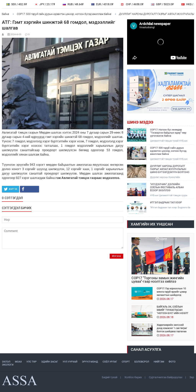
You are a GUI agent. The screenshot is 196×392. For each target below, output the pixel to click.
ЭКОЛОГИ (7, 364)
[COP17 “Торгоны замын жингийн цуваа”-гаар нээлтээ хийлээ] (160, 255)
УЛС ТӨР (31, 361)
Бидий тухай (109, 377)
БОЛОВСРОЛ (141, 361)
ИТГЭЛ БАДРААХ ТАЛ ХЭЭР (166, 202)
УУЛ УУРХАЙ (70, 361)
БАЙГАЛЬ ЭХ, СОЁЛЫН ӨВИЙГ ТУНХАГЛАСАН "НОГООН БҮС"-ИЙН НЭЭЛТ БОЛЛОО (172, 309)
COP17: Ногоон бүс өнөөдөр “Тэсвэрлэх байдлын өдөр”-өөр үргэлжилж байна (168, 132)
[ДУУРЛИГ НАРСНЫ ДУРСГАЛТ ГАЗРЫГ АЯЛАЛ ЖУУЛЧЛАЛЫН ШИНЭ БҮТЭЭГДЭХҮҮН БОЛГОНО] (136, 171)
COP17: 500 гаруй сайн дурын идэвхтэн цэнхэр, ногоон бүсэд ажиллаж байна (58, 14)
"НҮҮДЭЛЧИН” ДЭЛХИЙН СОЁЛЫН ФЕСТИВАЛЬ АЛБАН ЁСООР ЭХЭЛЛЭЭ (167, 187)
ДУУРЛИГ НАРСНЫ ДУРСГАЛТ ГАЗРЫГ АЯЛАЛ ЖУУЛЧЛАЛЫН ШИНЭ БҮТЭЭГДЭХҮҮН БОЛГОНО (169, 169)
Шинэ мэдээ (140, 122)
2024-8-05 (15, 34)
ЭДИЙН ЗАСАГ (49, 361)
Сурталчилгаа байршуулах (165, 377)
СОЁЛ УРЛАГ (110, 361)
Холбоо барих (133, 377)
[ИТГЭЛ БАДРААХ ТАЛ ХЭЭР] (136, 207)
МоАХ (18, 361)
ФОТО (172, 361)
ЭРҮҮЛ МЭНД (90, 361)
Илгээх (116, 256)
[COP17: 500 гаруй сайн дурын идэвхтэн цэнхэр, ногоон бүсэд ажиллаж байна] (136, 153)
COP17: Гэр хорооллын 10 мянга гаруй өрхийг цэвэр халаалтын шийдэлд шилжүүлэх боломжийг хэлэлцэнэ (172, 291)
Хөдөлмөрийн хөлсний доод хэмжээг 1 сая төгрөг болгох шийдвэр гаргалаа (172, 327)
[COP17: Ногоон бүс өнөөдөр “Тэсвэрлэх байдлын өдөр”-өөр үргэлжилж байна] (136, 135)
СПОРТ (126, 361)
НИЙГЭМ (159, 361)
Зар (191, 377)
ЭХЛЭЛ (6, 361)
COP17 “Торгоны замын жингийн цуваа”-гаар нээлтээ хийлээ (157, 279)
